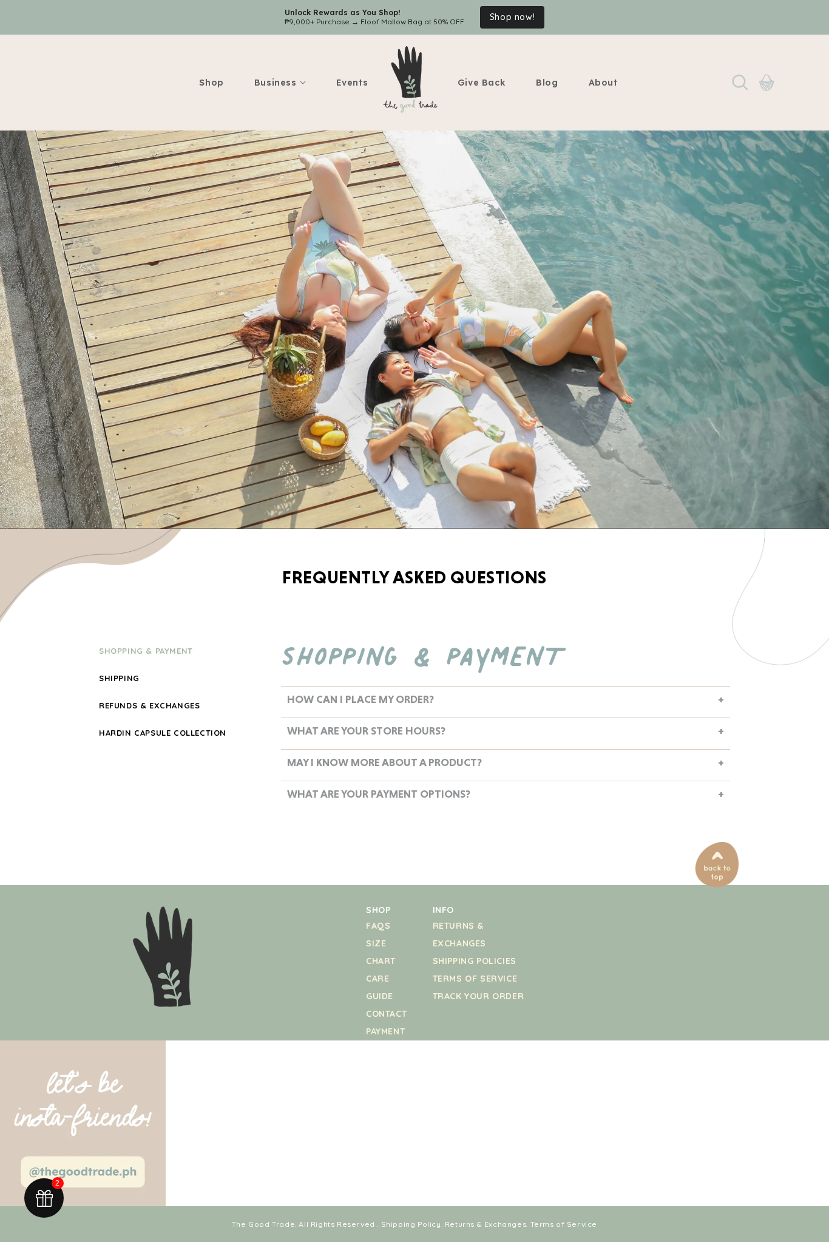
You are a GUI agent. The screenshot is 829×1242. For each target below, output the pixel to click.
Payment (385, 1031)
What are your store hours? (366, 730)
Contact (386, 1013)
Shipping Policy (411, 1224)
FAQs (378, 925)
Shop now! (501, 17)
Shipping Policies (474, 960)
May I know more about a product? (384, 762)
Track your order (478, 996)
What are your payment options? (378, 793)
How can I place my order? (360, 699)
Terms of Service (475, 978)
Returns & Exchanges (485, 1224)
